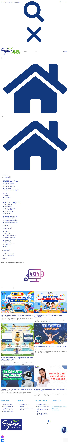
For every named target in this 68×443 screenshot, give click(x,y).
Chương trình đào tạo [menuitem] (8, 406)
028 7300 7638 (55, 410)
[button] (34, 12)
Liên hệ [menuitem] (22, 409)
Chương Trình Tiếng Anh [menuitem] (42, 414)
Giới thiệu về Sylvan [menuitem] (7, 404)
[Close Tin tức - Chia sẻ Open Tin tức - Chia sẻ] (11, 228)
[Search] (36, 51)
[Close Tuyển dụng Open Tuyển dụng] (9, 250)
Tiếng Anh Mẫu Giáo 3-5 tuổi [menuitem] (43, 404)
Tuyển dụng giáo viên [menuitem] (8, 411)
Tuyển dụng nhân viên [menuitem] (8, 409)
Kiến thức (7, 241)
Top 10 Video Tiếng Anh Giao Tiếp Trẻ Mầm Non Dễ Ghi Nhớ (17, 315)
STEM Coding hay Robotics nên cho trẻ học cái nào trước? (16, 389)
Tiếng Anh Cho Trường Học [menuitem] (26, 408)
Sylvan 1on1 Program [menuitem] (42, 413)
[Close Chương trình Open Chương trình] (10, 177)
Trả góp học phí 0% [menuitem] (7, 408)
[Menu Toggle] (1, 58)
